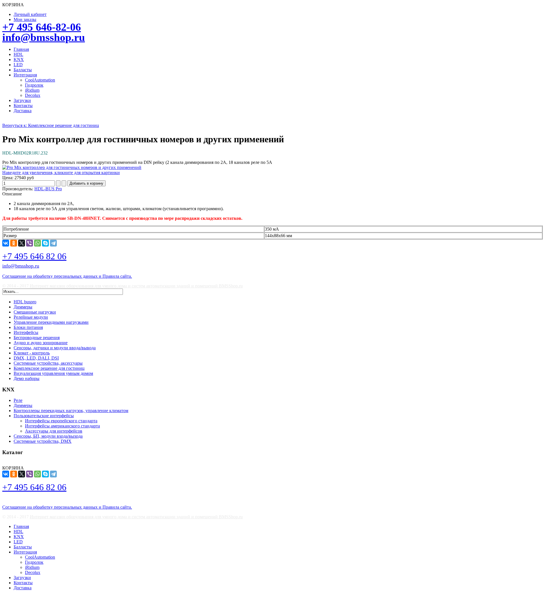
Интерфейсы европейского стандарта (61, 420)
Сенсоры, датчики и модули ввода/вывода (55, 347)
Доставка (23, 110)
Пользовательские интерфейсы (44, 415)
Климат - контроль (32, 352)
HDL (18, 54)
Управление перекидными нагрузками (51, 322)
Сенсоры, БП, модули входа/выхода (48, 436)
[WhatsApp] (37, 243)
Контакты (23, 105)
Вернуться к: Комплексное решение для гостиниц (50, 125)
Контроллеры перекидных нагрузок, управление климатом (71, 410)
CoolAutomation (40, 80)
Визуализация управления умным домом (53, 373)
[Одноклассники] (13, 243)
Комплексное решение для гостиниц (49, 368)
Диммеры (23, 306)
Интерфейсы (26, 332)
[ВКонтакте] (5, 243)
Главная (21, 49)
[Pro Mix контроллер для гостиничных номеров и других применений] (71, 167)
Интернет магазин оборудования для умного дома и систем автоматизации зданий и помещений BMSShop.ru (136, 285)
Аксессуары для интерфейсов (53, 431)
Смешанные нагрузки (35, 312)
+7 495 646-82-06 (41, 27)
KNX (19, 59)
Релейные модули (31, 317)
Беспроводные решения (37, 337)
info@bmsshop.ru (43, 37)
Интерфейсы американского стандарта (62, 425)
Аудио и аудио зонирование (41, 342)
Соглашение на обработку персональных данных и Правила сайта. (67, 276)
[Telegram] (53, 243)
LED (18, 64)
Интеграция (25, 74)
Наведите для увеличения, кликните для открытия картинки (61, 172)
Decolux (32, 95)
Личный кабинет (30, 14)
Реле (18, 400)
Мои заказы (25, 19)
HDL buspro (25, 301)
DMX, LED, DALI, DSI (36, 358)
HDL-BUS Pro (48, 188)
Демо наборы (26, 378)
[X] (21, 243)
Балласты (23, 69)
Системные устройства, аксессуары (48, 363)
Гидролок (34, 85)
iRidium (32, 90)
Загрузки (22, 100)
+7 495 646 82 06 (34, 256)
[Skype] (45, 243)
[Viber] (29, 243)
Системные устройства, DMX (43, 441)
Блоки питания (28, 327)
